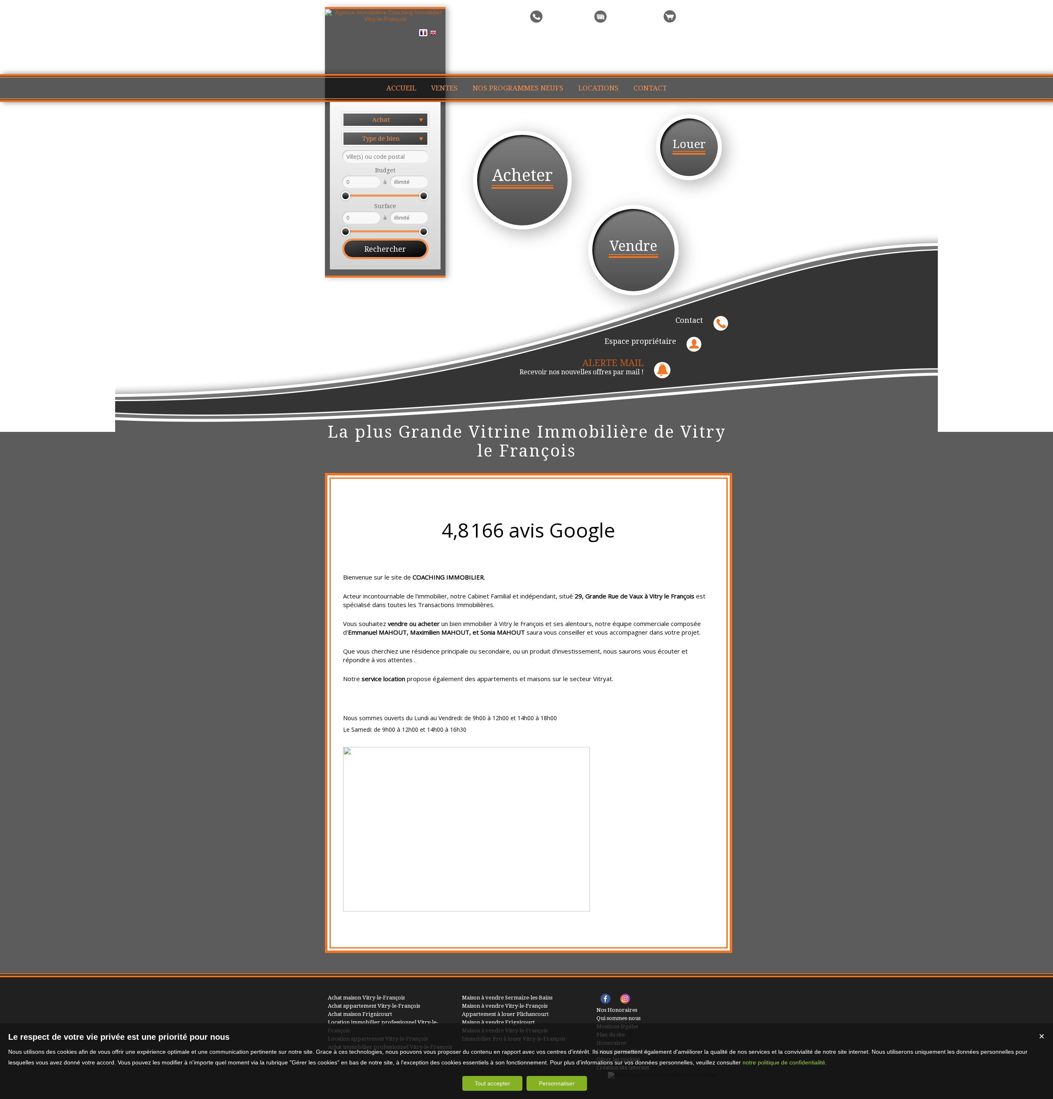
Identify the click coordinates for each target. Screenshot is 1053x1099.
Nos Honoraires (616, 1010)
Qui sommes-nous (618, 1018)
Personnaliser (557, 1083)
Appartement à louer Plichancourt (505, 1014)
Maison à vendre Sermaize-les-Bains (507, 998)
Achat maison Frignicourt (360, 1014)
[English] (433, 34)
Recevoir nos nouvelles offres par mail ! (582, 367)
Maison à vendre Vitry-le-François (504, 1006)
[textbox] (385, 156)
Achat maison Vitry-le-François (366, 998)
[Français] (423, 34)
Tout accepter (492, 1083)
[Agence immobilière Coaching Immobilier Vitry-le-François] (385, 19)
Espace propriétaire (640, 341)
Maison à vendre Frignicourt (498, 1022)
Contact (689, 320)
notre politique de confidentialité (783, 1062)
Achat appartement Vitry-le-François (374, 1006)
